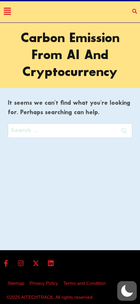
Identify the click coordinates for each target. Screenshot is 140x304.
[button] (127, 291)
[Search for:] (70, 130)
